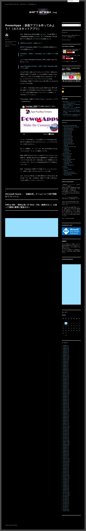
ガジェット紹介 (67, 169)
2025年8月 (65, 362)
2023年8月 (65, 396)
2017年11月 (65, 493)
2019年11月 (65, 460)
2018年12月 (65, 475)
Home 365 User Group (68, 172)
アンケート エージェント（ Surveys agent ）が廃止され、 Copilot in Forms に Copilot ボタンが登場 (72, 111)
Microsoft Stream (67, 139)
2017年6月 (65, 500)
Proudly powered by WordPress (11, 525)
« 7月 (66, 335)
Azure (64, 166)
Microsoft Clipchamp (68, 129)
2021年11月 (65, 426)
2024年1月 (65, 389)
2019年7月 (65, 465)
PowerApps (13, 44)
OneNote (66, 148)
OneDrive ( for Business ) (69, 146)
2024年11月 (65, 375)
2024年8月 (65, 379)
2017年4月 (65, 503)
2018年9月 (65, 479)
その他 (64, 167)
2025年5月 (65, 366)
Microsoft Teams (67, 141)
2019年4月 (65, 469)
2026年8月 (65, 345)
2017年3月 (65, 505)
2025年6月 (65, 365)
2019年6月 (65, 467)
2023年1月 (65, 406)
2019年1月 (65, 474)
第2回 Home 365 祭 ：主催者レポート (31, 43)
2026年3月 (65, 352)
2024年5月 (65, 383)
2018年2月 (65, 489)
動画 (65, 170)
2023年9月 (65, 395)
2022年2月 (65, 421)
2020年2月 (65, 455)
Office (65, 145)
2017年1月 (65, 508)
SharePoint (66, 150)
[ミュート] (77, 81)
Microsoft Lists (67, 132)
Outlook (65, 149)
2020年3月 (65, 454)
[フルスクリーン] (79, 81)
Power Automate (67, 162)
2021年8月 (65, 430)
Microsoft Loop (67, 134)
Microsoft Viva (66, 155)
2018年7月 (65, 482)
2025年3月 (65, 369)
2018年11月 (65, 476)
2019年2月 (65, 472)
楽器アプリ (7, 46)
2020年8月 (65, 447)
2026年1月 (65, 355)
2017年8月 (65, 498)
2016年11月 (65, 510)
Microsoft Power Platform (68, 159)
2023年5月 (65, 400)
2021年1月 (65, 440)
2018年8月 (65, 481)
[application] (71, 77)
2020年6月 (65, 450)
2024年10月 (65, 376)
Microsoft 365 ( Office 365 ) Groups (71, 126)
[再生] (63, 81)
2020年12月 (65, 441)
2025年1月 (65, 372)
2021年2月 (65, 438)
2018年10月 (65, 478)
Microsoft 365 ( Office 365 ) (68, 125)
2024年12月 (65, 373)
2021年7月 (65, 431)
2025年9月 (65, 361)
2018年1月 (65, 491)
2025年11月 (65, 358)
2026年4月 (65, 351)
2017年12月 (65, 492)
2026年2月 (65, 354)
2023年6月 (65, 399)
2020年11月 (65, 443)
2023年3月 (65, 403)
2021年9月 (65, 428)
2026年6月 (65, 348)
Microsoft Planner (67, 136)
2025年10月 (65, 359)
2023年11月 (65, 392)
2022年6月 (65, 416)
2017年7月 (65, 499)
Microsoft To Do (67, 142)
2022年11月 (65, 409)
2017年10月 (65, 495)
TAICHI (6, 37)
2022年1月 (65, 423)
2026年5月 (65, 349)
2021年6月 (65, 433)
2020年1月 (65, 457)
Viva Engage (66, 158)
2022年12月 (65, 407)
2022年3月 (65, 420)
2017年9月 (65, 496)
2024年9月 (65, 378)
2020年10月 (65, 444)
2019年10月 (65, 461)
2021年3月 (65, 437)
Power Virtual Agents (68, 165)
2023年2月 (65, 404)
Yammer (65, 152)
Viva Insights (66, 156)
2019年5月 (65, 468)
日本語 (71, 1)
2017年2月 (65, 506)
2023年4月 (65, 402)
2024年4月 (65, 385)
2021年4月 (65, 436)
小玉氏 (22, 180)
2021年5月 (65, 434)
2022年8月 (65, 413)
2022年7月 (65, 414)
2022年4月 (65, 419)
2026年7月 (65, 347)
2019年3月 (65, 471)
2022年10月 (65, 410)
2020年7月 (65, 448)
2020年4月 (65, 452)
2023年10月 (65, 393)
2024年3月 (65, 386)
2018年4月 (65, 486)
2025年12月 (65, 356)
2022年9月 (65, 412)
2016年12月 (65, 509)
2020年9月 (65, 445)
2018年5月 (65, 485)
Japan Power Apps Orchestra (70, 173)
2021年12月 (65, 424)
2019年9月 (65, 462)
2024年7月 (65, 380)
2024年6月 (65, 382)
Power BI (66, 163)
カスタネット (7, 44)
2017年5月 (65, 502)
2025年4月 (65, 368)
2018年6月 (65, 484)
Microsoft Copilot (66, 153)
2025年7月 (65, 364)
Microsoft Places (67, 135)
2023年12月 (65, 390)
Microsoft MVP (67, 174)
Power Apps (7, 41)
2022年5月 (65, 417)
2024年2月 (65, 388)
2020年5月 (65, 451)
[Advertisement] (31, 227)
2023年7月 (65, 397)
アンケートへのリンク (66, 39)
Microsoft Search (67, 138)
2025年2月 (65, 371)
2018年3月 (65, 488)
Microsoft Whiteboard (68, 143)
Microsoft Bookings (68, 128)
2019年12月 (65, 458)
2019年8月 (65, 464)
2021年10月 (65, 427)
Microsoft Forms (67, 131)
